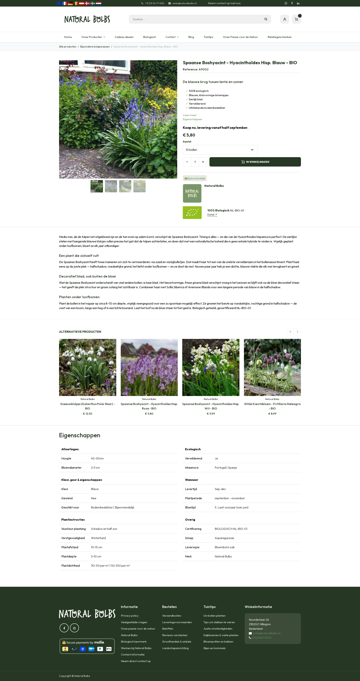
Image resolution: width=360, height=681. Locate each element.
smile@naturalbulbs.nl (266, 633)
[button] (65, 119)
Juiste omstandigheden (217, 628)
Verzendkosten (171, 615)
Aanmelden (284, 19)
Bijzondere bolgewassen (95, 46)
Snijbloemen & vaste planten (220, 635)
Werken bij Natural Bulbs (136, 648)
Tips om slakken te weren (219, 622)
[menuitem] (67, 37)
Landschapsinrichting (175, 648)
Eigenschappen (192, 119)
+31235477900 (261, 638)
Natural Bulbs (129, 635)
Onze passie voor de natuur (138, 628)
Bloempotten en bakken (218, 641)
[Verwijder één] (187, 161)
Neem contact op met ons (224, 3)
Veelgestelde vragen (134, 622)
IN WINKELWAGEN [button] (257, 162)
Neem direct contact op (136, 661)
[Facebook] (292, 3)
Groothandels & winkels (176, 641)
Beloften (167, 628)
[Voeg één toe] (203, 161)
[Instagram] (286, 3)
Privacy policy (130, 615)
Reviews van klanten (175, 635)
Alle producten (67, 46)
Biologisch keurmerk (134, 641)
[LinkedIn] (298, 3)
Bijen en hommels (214, 648)
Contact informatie (133, 654)
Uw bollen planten (214, 615)
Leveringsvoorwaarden (177, 622)
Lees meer (190, 115)
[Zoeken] (266, 19)
